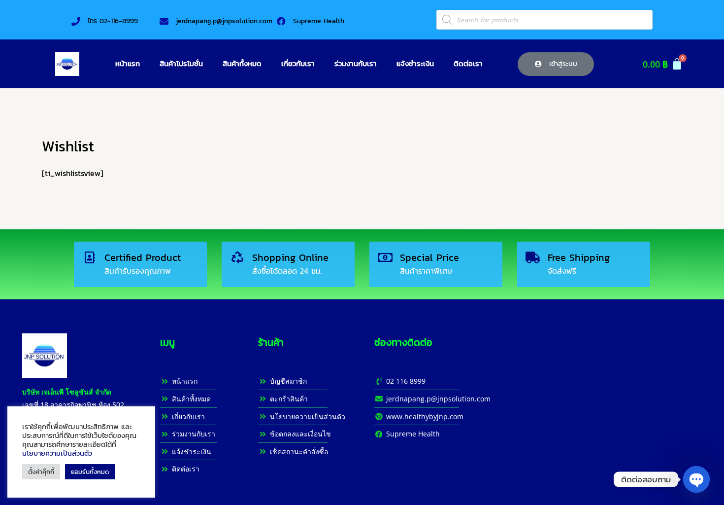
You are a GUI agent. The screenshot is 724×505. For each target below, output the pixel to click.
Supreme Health (318, 21)
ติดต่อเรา (468, 63)
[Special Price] (385, 257)
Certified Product (142, 257)
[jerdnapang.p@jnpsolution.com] (164, 21)
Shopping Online (290, 257)
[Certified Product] (90, 257)
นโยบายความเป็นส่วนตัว (57, 453)
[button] (556, 64)
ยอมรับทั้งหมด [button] (90, 471)
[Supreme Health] (281, 21)
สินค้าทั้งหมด (242, 63)
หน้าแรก (127, 63)
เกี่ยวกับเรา (298, 63)
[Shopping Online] (237, 257)
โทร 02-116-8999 (113, 21)
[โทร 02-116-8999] (75, 21)
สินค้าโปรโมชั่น (181, 63)
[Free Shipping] (533, 257)
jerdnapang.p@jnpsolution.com (224, 21)
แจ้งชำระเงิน (415, 63)
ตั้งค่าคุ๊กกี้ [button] (41, 471)
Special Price (429, 257)
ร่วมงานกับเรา (355, 63)
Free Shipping (579, 257)
